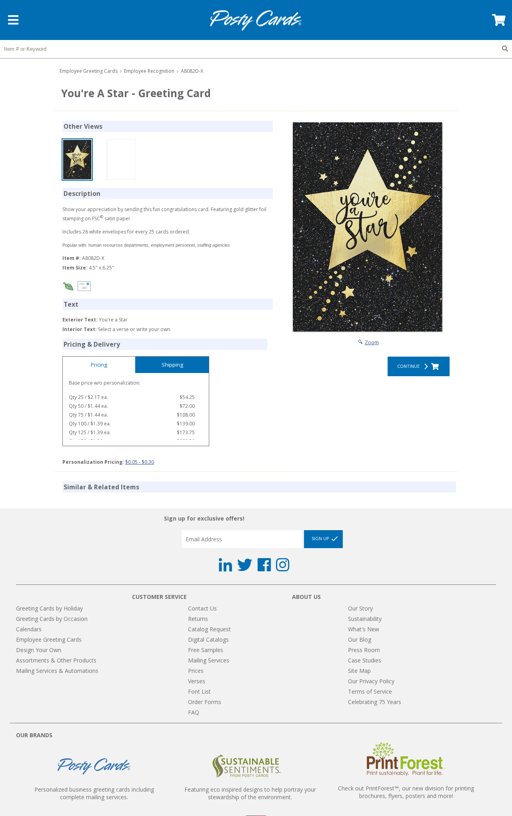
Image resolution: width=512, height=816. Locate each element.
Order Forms (204, 702)
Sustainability (365, 618)
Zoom (372, 342)
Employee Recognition (149, 71)
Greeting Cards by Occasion (52, 618)
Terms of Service (370, 691)
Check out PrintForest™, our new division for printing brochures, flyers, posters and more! (406, 792)
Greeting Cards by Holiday (49, 608)
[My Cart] (498, 22)
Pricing (99, 364)
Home (256, 20)
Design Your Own (38, 650)
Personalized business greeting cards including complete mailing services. (94, 793)
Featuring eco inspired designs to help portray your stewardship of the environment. (250, 793)
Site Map (359, 670)
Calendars (29, 629)
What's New (363, 629)
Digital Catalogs (208, 639)
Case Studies (364, 660)
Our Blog (359, 639)
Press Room (364, 650)
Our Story (360, 608)
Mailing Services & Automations (57, 670)
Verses (196, 681)
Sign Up (321, 539)
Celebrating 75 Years (374, 702)
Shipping (172, 364)
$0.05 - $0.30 (139, 462)
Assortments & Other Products (56, 660)
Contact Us (202, 608)
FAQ (193, 712)
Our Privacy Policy (371, 681)
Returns (198, 618)
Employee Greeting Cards (89, 71)
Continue (409, 366)
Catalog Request (209, 629)
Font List (199, 691)
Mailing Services (208, 660)
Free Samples (205, 650)
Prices (196, 670)
